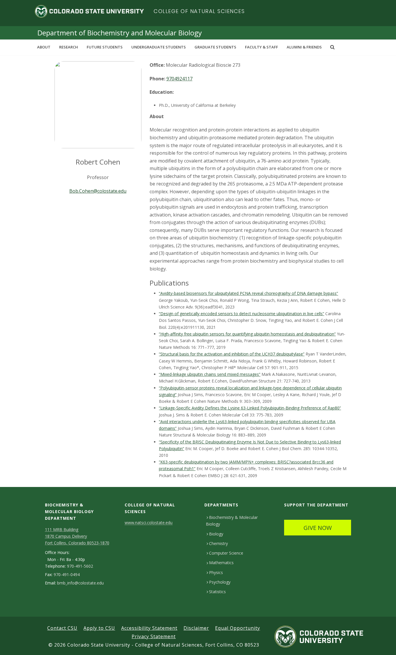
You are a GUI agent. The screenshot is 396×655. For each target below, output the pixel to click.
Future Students (105, 47)
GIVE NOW (318, 528)
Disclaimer (196, 628)
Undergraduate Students (158, 47)
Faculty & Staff (261, 47)
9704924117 (179, 78)
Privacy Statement (154, 636)
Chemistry (218, 543)
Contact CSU (62, 628)
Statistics (217, 591)
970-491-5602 (80, 566)
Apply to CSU (99, 628)
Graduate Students (215, 47)
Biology (216, 534)
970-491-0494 (67, 574)
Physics (216, 572)
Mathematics (221, 562)
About (43, 47)
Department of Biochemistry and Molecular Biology (119, 32)
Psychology (219, 582)
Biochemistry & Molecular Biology (232, 521)
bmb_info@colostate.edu (80, 583)
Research (68, 47)
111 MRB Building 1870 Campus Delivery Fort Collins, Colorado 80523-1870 (77, 536)
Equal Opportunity (237, 628)
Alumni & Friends (304, 47)
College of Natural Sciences (199, 11)
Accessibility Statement (149, 628)
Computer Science (226, 553)
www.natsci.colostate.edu (148, 522)
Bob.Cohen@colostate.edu (97, 191)
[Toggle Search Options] (332, 47)
